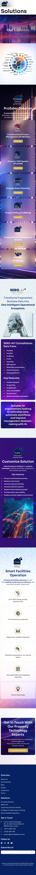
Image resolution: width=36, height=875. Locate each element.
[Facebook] (1, 843)
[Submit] (31, 852)
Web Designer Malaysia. (27, 865)
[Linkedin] (8, 843)
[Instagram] (5, 843)
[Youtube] (11, 843)
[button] (28, 3)
